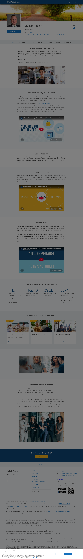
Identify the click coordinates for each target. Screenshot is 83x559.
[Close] (81, 554)
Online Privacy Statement (36, 557)
